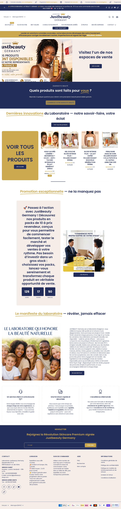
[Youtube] (114, 7)
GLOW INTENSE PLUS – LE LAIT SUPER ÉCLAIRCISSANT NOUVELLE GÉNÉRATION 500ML (90, 157)
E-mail (30, 445)
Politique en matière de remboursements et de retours (108, 470)
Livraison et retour (107, 475)
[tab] (54, 79)
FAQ (78, 460)
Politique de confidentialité (110, 465)
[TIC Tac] (112, 7)
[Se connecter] (113, 17)
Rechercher (81, 463)
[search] (109, 17)
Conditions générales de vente (109, 461)
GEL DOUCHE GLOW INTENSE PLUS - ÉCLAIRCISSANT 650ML (69, 155)
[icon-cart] (117, 17)
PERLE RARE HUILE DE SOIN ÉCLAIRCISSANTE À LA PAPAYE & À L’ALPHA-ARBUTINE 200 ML (110, 157)
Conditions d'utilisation (108, 478)
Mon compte (81, 466)
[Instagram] (109, 7)
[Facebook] (106, 7)
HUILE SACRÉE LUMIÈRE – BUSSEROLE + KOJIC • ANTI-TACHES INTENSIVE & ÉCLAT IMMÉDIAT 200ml (50, 160)
